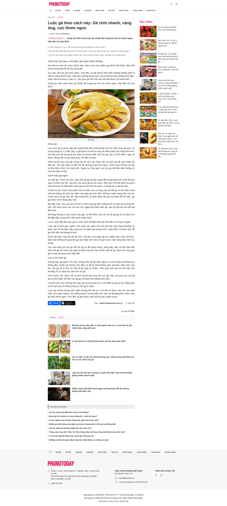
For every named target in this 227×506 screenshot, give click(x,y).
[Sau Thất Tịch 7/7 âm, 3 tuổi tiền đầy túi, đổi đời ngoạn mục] (148, 44)
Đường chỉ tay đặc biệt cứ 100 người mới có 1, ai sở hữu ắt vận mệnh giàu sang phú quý (102, 326)
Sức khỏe (100, 10)
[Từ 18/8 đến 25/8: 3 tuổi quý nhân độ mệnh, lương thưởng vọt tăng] (148, 124)
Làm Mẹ (77, 10)
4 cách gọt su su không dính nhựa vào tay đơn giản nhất (98, 341)
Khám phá (151, 10)
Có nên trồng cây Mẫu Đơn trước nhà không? (69, 412)
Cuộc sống (138, 10)
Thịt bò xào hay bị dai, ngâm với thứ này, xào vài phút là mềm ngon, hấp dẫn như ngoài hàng (87, 55)
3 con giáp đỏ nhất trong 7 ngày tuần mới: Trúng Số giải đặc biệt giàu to (168, 109)
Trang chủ (51, 17)
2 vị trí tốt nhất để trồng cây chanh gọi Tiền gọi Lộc (71, 436)
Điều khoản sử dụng (106, 501)
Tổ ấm (67, 10)
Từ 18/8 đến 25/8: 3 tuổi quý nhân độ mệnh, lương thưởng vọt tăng (168, 123)
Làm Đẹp (87, 10)
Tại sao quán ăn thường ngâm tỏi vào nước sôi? (70, 428)
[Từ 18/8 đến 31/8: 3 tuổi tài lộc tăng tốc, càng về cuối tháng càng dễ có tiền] (148, 153)
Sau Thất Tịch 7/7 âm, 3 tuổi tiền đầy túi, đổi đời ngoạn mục (167, 43)
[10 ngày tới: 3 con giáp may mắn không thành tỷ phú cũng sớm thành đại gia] (148, 58)
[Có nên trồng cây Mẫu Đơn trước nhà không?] (148, 31)
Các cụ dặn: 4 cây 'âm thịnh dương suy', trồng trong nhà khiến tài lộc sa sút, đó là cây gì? (103, 358)
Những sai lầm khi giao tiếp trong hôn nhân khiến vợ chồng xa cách (79, 440)
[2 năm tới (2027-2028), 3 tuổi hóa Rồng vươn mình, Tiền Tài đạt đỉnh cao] (148, 98)
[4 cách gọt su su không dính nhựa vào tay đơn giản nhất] (59, 346)
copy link (131, 303)
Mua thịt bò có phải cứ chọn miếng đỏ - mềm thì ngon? (73, 416)
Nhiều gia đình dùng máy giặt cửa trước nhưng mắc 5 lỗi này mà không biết (82, 424)
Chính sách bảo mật (121, 501)
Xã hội (57, 10)
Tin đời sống (170, 452)
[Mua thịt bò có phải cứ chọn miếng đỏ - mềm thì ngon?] (148, 71)
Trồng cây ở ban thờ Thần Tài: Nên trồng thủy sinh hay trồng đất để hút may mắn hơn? (87, 432)
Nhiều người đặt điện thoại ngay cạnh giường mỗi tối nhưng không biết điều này (100, 389)
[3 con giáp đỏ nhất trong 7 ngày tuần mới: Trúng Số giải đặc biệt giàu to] (148, 111)
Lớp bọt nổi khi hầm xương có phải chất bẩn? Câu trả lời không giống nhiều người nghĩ (102, 374)
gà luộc (61, 317)
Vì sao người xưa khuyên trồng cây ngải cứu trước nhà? (74, 420)
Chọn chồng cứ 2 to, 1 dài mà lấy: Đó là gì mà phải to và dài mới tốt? (77, 47)
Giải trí (111, 10)
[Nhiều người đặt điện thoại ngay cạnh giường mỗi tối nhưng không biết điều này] (59, 394)
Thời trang (124, 10)
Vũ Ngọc (131, 311)
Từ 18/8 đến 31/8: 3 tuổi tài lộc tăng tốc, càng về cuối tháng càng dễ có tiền (167, 153)
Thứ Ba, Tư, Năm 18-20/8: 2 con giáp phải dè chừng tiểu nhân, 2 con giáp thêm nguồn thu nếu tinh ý (168, 138)
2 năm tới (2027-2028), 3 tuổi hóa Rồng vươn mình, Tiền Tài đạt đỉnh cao (168, 98)
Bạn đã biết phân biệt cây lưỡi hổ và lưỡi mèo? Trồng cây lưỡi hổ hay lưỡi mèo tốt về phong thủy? (89, 51)
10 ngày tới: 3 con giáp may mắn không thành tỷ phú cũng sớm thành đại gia (168, 58)
